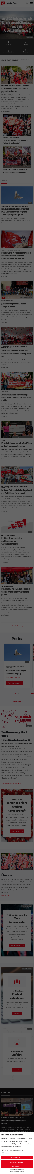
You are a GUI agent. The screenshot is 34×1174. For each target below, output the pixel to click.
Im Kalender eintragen (14, 677)
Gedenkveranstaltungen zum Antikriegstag (16, 672)
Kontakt (25, 44)
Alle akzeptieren (16, 1158)
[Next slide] (32, 693)
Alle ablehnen (16, 1166)
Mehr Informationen (14, 683)
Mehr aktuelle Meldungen (16, 626)
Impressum (22, 1171)
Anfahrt (8, 44)
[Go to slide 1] (16, 693)
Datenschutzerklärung (14, 1171)
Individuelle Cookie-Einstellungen (17, 1169)
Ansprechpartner (8, 52)
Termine (25, 52)
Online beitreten (17, 831)
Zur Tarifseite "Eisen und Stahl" (11, 784)
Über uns (4, 895)
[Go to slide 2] (18, 693)
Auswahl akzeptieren (16, 1162)
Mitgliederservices (16, 945)
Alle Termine (16, 701)
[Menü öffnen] (31, 3)
